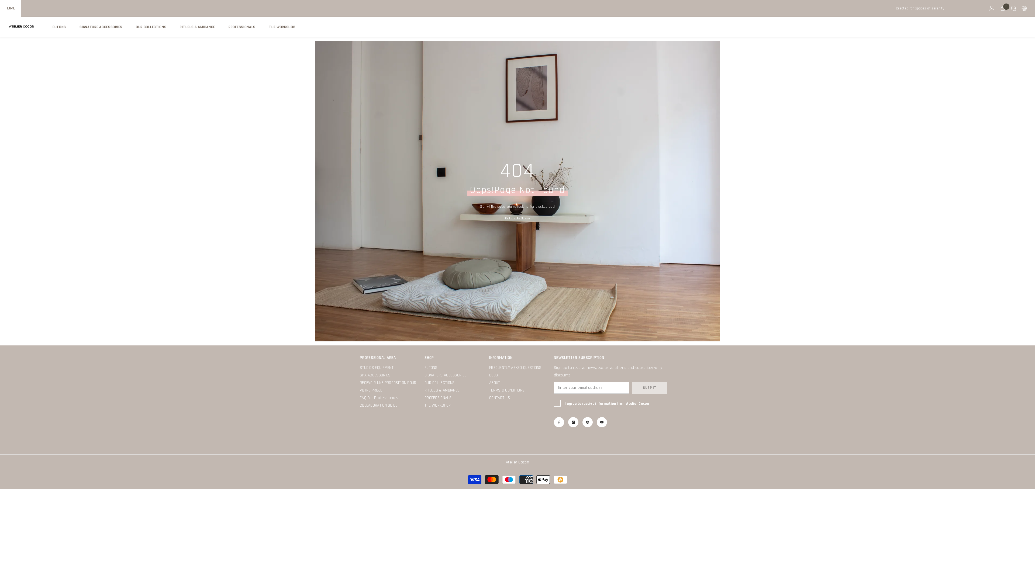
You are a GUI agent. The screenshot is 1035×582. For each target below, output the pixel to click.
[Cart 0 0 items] (1002, 8)
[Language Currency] (1024, 8)
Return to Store (517, 218)
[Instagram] (573, 422)
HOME (10, 8)
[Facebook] (559, 422)
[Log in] (992, 8)
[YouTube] (602, 422)
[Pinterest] (587, 422)
